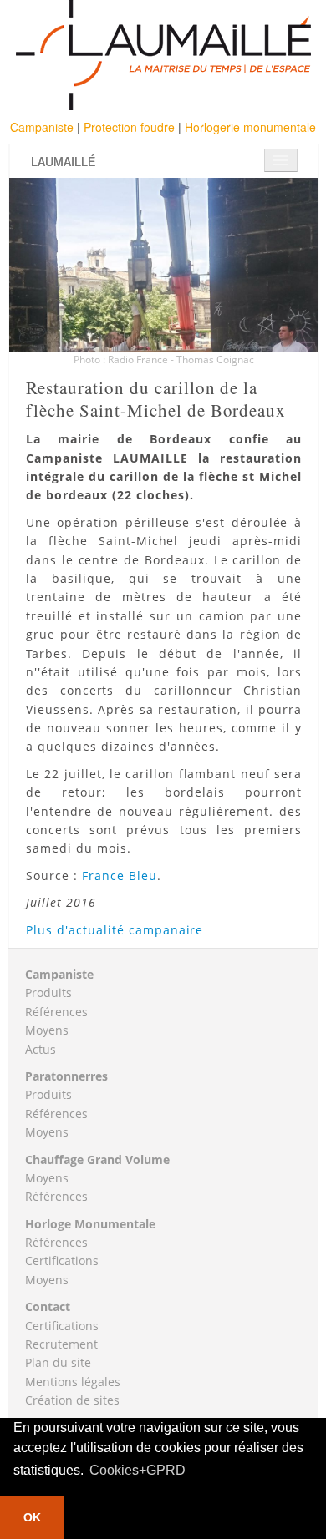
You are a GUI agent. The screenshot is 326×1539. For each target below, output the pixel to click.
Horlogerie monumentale (250, 127)
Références (56, 1012)
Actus (40, 1049)
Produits (48, 992)
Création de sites (72, 1400)
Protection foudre (131, 127)
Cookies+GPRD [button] (137, 1470)
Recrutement (61, 1344)
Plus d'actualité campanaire (114, 930)
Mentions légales (72, 1382)
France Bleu (117, 875)
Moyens (47, 1030)
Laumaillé (63, 161)
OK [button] (32, 1517)
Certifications (62, 1260)
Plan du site (58, 1362)
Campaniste (43, 127)
